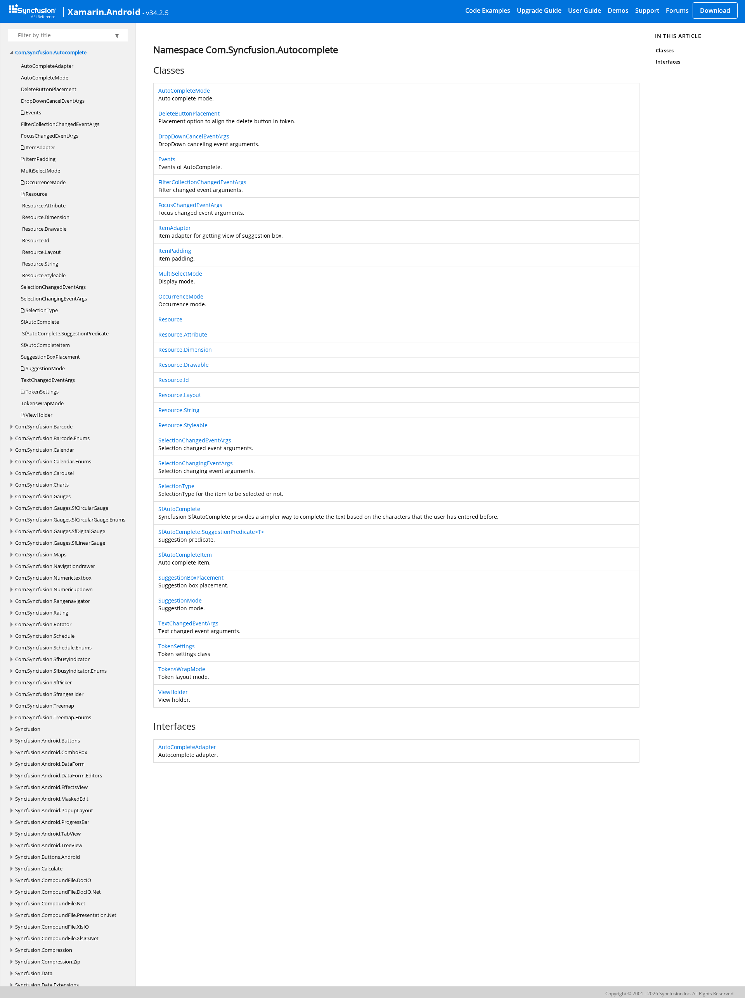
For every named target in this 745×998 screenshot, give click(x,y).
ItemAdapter (39, 147)
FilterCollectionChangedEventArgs (60, 124)
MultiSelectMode (40, 170)
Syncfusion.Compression (43, 949)
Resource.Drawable (43, 228)
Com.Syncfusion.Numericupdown (54, 589)
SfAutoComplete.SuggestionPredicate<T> (211, 531)
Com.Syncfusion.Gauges (43, 496)
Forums (677, 10)
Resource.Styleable (43, 275)
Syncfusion (27, 728)
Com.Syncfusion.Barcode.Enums (52, 438)
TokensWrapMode (42, 403)
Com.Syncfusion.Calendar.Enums (53, 461)
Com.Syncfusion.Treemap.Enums (53, 717)
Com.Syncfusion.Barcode (44, 426)
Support (647, 10)
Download (715, 10)
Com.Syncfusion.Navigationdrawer (55, 566)
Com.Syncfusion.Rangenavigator (52, 600)
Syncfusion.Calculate (38, 868)
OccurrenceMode (45, 182)
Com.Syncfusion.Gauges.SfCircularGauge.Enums (70, 519)
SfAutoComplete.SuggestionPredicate (65, 333)
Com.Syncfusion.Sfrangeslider (49, 694)
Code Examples (487, 10)
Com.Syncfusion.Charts (42, 484)
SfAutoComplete (40, 321)
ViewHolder (38, 414)
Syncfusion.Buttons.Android (47, 856)
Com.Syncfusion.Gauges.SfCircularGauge (61, 507)
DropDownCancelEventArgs (53, 100)
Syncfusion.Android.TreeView (48, 845)
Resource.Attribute (43, 205)
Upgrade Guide (539, 10)
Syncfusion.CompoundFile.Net (50, 903)
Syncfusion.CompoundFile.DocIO (53, 880)
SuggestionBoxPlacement (50, 356)
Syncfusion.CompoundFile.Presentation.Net (65, 915)
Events (32, 112)
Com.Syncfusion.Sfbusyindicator (52, 659)
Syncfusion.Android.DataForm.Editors (58, 775)
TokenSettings (41, 391)
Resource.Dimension (45, 217)
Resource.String (39, 263)
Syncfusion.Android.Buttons (47, 740)
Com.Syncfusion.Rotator (43, 624)
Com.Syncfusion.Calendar (44, 449)
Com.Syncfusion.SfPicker (43, 682)
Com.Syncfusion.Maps (40, 554)
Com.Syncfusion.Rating (41, 612)
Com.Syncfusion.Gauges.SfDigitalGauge (60, 531)
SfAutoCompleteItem (45, 345)
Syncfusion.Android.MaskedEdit (51, 798)
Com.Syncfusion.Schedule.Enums (53, 647)
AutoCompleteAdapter (47, 65)
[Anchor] (149, 70)
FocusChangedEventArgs (49, 135)
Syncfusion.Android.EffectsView (51, 787)
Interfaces (668, 61)
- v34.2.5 (155, 12)
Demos (618, 10)
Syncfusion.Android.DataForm (50, 763)
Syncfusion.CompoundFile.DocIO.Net (58, 891)
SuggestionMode (44, 368)
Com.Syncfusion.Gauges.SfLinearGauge (60, 542)
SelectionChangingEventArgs (54, 298)
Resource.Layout (41, 252)
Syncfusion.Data (33, 973)
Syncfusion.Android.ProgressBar (52, 821)
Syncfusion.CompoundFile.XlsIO (52, 926)
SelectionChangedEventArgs (53, 286)
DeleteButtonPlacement (48, 89)
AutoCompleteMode (44, 77)
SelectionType (41, 310)
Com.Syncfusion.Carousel (44, 473)
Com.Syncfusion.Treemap (44, 705)
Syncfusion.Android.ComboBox (51, 752)
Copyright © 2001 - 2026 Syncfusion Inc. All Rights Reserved (669, 993)
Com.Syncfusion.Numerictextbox (53, 577)
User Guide (584, 10)
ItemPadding (39, 158)
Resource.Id (35, 240)
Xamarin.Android (104, 11)
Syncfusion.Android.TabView (48, 833)
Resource (35, 193)
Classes (664, 50)
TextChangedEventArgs (48, 379)
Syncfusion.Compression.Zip (47, 961)
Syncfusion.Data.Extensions (47, 984)
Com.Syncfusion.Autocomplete (51, 52)
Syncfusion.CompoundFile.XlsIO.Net (57, 938)
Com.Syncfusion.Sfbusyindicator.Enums (61, 670)
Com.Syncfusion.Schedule (44, 635)
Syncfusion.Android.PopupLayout (54, 810)
